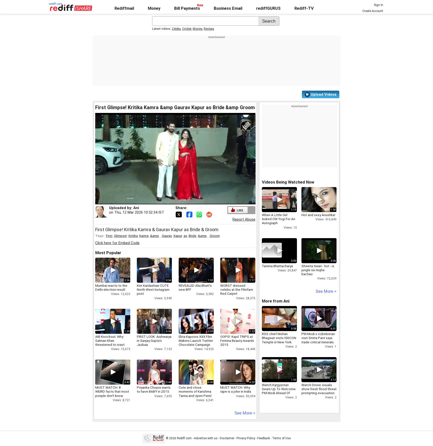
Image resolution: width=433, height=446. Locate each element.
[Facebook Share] (189, 214)
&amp (154, 236)
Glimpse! (120, 236)
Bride (192, 236)
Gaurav (167, 236)
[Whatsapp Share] (200, 214)
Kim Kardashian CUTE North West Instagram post (153, 289)
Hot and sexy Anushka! (318, 215)
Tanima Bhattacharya (277, 266)
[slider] (170, 200)
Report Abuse (244, 219)
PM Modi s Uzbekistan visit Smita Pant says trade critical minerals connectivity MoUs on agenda (318, 342)
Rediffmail (124, 8)
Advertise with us (206, 438)
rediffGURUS (268, 8)
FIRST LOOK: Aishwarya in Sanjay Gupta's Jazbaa (154, 341)
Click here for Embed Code (117, 243)
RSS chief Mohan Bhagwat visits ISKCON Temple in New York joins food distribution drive (279, 342)
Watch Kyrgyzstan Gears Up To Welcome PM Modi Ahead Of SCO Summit (279, 391)
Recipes (209, 28)
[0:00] (272, 251)
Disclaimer (227, 438)
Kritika (133, 236)
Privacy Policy (246, 438)
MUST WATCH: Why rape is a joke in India (235, 389)
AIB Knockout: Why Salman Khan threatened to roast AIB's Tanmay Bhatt (110, 343)
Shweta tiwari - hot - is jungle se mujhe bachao (317, 270)
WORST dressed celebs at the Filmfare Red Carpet (236, 289)
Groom (215, 236)
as (185, 236)
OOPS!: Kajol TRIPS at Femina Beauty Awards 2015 (237, 341)
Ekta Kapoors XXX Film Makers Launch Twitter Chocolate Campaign (196, 341)
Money (154, 8)
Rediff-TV (304, 8)
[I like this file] (238, 210)
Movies (197, 28)
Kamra (144, 236)
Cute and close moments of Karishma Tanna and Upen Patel (195, 391)
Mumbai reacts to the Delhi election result (111, 287)
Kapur (178, 236)
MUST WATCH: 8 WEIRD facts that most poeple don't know (112, 391)
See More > (245, 413)
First (109, 236)
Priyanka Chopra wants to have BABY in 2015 (154, 389)
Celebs (176, 28)
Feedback (263, 438)
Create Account (372, 11)
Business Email (228, 8)
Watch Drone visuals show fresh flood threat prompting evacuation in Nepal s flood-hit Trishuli (319, 393)
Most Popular (108, 252)
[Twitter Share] (179, 214)
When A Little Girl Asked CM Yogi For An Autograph (278, 219)
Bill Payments (187, 8)
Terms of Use (281, 438)
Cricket (186, 28)
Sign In (378, 5)
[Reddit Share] (209, 214)
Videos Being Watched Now (288, 182)
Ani (136, 208)
